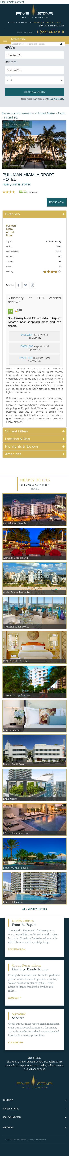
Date (9, 47)
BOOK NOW (56, 202)
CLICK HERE (14, 1042)
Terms (30, 1140)
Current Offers (16, 431)
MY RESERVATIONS (54, 26)
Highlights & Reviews (22, 446)
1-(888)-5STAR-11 (50, 32)
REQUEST (13, 998)
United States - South (51, 113)
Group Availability (55, 99)
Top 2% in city (34, 336)
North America (23, 113)
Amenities (13, 454)
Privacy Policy (40, 1140)
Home (6, 113)
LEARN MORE (15, 949)
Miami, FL (10, 117)
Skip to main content (12, 1)
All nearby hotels (34, 909)
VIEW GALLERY (20, 124)
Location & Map (17, 439)
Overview (12, 214)
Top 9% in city (34, 359)
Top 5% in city (34, 348)
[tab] (34, 214)
